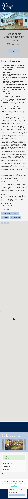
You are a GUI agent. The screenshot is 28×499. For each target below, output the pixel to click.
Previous (2, 21)
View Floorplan (6, 213)
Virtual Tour (6, 217)
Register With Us (16, 217)
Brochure (16, 213)
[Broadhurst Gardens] (14, 444)
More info (15, 492)
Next (26, 21)
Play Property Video (14, 51)
